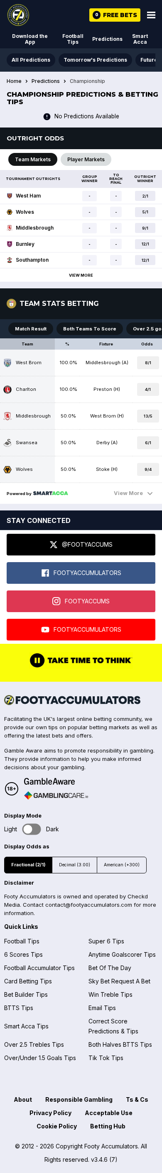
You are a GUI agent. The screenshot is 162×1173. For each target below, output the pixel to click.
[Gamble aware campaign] (56, 781)
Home (14, 81)
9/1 (145, 228)
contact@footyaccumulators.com (88, 904)
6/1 (148, 442)
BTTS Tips (18, 1007)
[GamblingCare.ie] (56, 795)
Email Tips (102, 1007)
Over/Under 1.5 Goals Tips (40, 1057)
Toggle (31, 829)
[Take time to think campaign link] (81, 666)
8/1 (148, 362)
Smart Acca (140, 39)
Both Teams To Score (89, 329)
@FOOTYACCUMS (87, 544)
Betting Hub (107, 1126)
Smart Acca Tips (26, 1026)
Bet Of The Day (109, 967)
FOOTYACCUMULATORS (87, 572)
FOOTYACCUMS (87, 601)
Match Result (31, 329)
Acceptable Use (109, 1112)
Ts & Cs (137, 1099)
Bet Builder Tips (26, 994)
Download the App (30, 39)
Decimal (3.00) (74, 865)
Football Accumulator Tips (39, 967)
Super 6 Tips (106, 941)
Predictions (107, 39)
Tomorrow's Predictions (95, 60)
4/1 (148, 389)
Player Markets (86, 159)
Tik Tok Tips (105, 1057)
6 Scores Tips (23, 954)
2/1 (145, 196)
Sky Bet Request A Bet (119, 981)
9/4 (148, 469)
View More (81, 275)
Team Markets (33, 159)
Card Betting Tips (28, 981)
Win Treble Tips (110, 994)
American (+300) (122, 865)
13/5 (148, 416)
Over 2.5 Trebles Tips (34, 1044)
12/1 (145, 244)
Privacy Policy (50, 1112)
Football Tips (72, 39)
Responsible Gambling (79, 1099)
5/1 (145, 212)
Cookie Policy (57, 1126)
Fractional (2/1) (28, 865)
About (23, 1099)
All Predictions (31, 60)
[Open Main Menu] (151, 15)
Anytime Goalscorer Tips (122, 954)
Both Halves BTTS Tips (120, 1044)
